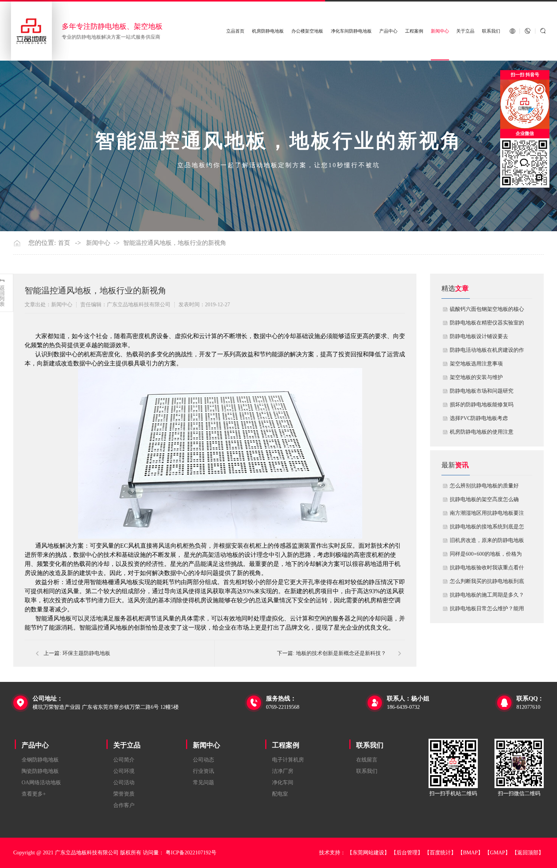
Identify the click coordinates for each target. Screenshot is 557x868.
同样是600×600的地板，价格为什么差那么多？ (486, 556)
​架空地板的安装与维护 (476, 377)
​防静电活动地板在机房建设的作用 (487, 352)
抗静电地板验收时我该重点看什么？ (487, 570)
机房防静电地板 (268, 31)
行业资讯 (203, 771)
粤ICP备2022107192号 (191, 852)
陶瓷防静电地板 (40, 771)
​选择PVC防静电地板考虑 (479, 418)
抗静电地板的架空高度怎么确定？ (484, 501)
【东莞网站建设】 (368, 852)
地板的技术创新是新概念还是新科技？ (341, 653)
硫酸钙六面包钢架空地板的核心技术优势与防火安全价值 (487, 311)
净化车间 (282, 782)
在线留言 (366, 760)
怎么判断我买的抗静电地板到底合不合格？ (487, 583)
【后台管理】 (407, 852)
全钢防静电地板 (40, 760)
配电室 (280, 794)
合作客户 (124, 805)
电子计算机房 (288, 760)
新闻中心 (440, 31)
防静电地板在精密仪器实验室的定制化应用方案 (487, 325)
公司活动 (124, 782)
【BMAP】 (470, 852)
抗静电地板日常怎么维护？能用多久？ (487, 611)
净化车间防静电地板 (351, 31)
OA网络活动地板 (41, 782)
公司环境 (124, 771)
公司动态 (203, 760)
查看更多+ (34, 794)
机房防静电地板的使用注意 (481, 432)
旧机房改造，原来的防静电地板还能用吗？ (487, 542)
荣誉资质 (124, 794)
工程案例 (414, 31)
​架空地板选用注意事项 (476, 364)
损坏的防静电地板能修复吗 (481, 404)
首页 (64, 243)
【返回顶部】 (528, 852)
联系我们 (491, 31)
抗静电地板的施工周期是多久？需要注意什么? (487, 597)
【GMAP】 (497, 852)
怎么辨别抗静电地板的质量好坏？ (484, 488)
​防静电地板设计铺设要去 (479, 336)
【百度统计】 (440, 852)
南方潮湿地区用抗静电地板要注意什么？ (487, 515)
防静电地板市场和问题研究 (481, 391)
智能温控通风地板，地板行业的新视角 (174, 243)
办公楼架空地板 (307, 31)
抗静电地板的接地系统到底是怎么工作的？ (487, 529)
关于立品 (465, 31)
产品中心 (388, 31)
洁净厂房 (282, 771)
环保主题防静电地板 (86, 653)
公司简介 (124, 760)
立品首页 (235, 31)
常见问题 (203, 782)
